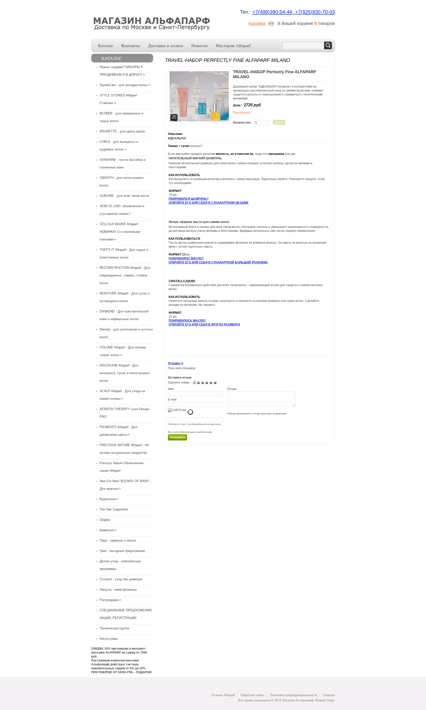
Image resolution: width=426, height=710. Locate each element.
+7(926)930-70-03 (315, 12)
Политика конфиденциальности (293, 695)
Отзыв (231, 389)
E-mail (172, 399)
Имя (171, 389)
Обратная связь (252, 695)
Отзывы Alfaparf (223, 695)
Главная (329, 695)
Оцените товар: (179, 382)
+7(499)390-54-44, (273, 12)
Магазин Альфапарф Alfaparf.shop (308, 700)
